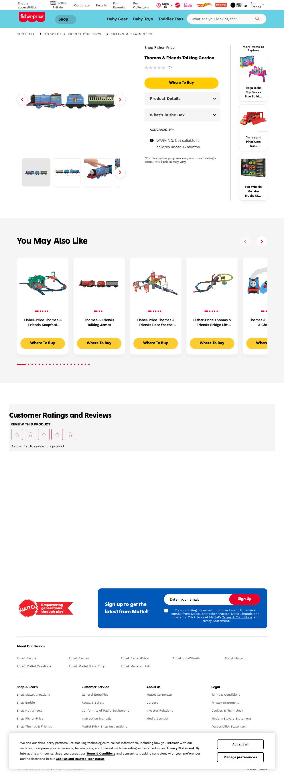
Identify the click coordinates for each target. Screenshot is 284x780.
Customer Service (95, 687)
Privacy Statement (180, 748)
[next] (261, 241)
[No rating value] (156, 67)
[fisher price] (221, 5)
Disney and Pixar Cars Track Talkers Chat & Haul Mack (253, 142)
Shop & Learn (27, 687)
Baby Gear (117, 18)
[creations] (239, 5)
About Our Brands (31, 646)
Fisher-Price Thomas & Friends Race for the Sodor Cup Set (155, 323)
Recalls (101, 5)
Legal (215, 687)
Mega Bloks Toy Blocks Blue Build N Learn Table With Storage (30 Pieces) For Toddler (253, 92)
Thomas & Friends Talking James (99, 322)
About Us (153, 687)
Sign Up (244, 599)
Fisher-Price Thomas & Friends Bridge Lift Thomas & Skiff (212, 323)
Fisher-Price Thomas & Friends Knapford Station (42, 323)
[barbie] (188, 5)
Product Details (165, 98)
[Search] (257, 18)
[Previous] (22, 99)
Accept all (240, 744)
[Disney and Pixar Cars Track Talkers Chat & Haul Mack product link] (253, 118)
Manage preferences (240, 757)
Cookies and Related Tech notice (80, 759)
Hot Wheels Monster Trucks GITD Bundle (253, 191)
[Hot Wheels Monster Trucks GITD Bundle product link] (253, 168)
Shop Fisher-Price (159, 47)
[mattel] (177, 5)
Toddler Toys (170, 18)
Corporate (82, 5)
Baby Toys (143, 18)
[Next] (120, 99)
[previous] (245, 241)
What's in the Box (167, 115)
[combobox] (226, 19)
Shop (64, 19)
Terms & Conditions (101, 753)
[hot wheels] (203, 5)
